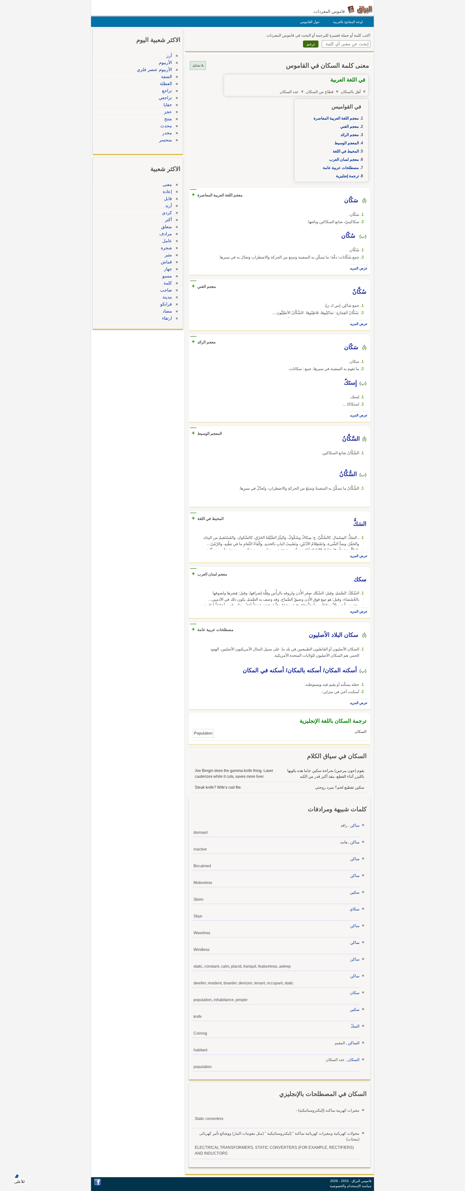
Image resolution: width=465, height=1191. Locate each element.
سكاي (354, 909)
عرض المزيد (358, 268)
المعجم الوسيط (346, 143)
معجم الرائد (350, 135)
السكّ (355, 1026)
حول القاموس (310, 22)
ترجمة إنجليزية (347, 176)
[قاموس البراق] (360, 9)
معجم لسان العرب (344, 159)
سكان (354, 993)
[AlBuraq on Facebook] (97, 1184)
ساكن (354, 825)
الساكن (353, 1043)
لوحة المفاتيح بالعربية (348, 22)
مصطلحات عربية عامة (341, 168)
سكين (354, 892)
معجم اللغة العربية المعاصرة (336, 118)
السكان (353, 1060)
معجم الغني (349, 126)
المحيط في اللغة (346, 151)
